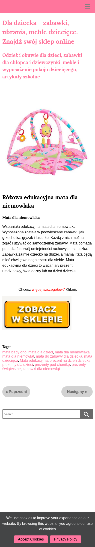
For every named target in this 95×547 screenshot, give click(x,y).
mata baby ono (14, 352)
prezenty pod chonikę (52, 365)
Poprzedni (18, 392)
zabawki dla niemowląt (41, 369)
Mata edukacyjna (34, 360)
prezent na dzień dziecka (70, 360)
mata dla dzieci (40, 352)
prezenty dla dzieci (17, 365)
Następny (75, 392)
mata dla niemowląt (18, 356)
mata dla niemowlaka (72, 352)
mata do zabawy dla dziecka (59, 356)
